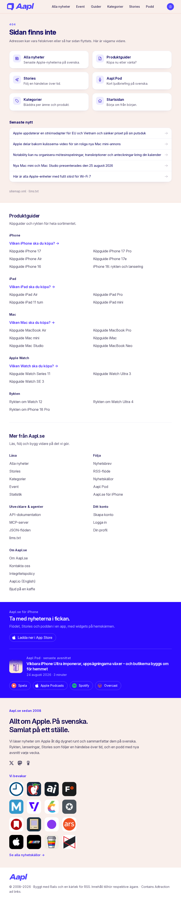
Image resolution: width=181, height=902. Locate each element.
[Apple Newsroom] (16, 842)
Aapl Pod (100, 486)
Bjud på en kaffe (22, 589)
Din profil (100, 530)
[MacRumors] (34, 789)
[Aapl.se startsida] (18, 877)
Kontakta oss (19, 566)
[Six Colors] (52, 807)
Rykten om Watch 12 (25, 401)
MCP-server (18, 522)
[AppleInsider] (52, 789)
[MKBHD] (69, 842)
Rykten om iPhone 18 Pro (29, 409)
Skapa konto (103, 514)
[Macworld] (16, 807)
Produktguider (24, 216)
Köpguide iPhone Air (25, 259)
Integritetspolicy (22, 573)
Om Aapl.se (18, 558)
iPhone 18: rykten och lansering (118, 266)
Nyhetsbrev (102, 463)
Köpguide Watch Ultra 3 (112, 373)
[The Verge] (34, 807)
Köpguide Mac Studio (26, 345)
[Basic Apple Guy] (52, 842)
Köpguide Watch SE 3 (26, 381)
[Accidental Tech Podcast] (34, 842)
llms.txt (34, 191)
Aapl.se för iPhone (108, 494)
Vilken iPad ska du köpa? (32, 287)
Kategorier (115, 6)
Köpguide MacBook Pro (112, 330)
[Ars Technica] (69, 824)
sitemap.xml (17, 191)
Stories (134, 6)
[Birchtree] (52, 824)
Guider (96, 6)
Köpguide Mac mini (24, 338)
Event (80, 6)
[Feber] (69, 789)
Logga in (100, 522)
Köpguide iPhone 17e (110, 259)
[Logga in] (170, 6)
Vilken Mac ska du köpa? (32, 322)
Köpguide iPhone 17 (25, 251)
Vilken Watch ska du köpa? (33, 366)
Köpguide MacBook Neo (112, 345)
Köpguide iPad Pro (108, 294)
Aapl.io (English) (22, 581)
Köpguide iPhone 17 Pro (112, 251)
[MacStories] (16, 824)
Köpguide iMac (105, 338)
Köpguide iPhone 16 (25, 266)
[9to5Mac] (16, 789)
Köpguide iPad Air (23, 294)
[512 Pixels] (34, 824)
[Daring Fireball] (69, 807)
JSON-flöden (20, 530)
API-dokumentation (25, 514)
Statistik (15, 494)
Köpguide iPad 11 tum (26, 302)
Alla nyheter (61, 6)
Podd (150, 6)
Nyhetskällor (103, 479)
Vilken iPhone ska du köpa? (34, 243)
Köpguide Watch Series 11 (29, 373)
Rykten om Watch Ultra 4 (113, 401)
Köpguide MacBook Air (27, 330)
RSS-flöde (101, 471)
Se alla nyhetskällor (27, 855)
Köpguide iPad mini (108, 302)
